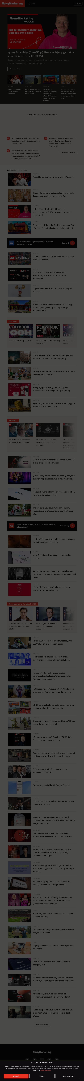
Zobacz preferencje (68, 1076)
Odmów (42, 1076)
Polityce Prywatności (45, 1070)
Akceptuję (16, 1076)
